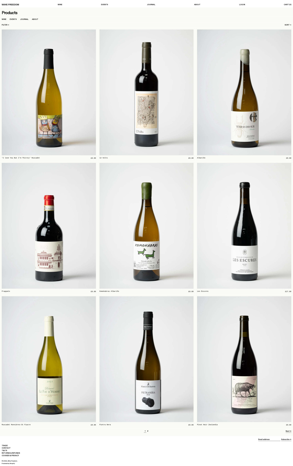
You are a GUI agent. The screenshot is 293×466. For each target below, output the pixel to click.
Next (288, 431)
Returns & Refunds (11, 453)
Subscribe (285, 439)
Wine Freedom (12, 461)
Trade (5, 445)
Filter (4, 25)
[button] (287, 4)
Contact (6, 448)
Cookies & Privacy (10, 455)
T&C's (4, 450)
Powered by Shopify (8, 463)
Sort (287, 25)
